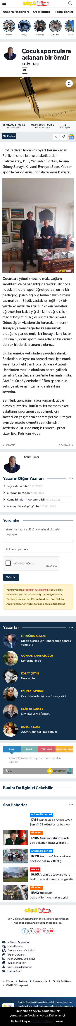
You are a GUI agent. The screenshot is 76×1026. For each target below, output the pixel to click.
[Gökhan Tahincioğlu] (10, 658)
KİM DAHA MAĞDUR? (35, 714)
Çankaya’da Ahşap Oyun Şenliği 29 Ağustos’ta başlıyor (51, 822)
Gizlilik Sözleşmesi (17, 985)
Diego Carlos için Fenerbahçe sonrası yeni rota (46, 642)
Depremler (28, 678)
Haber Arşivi (15, 971)
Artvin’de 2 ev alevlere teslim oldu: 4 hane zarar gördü (51, 877)
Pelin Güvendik (32, 691)
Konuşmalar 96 (31, 660)
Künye (9, 981)
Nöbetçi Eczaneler (19, 942)
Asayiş (35, 869)
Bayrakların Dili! (17, 486)
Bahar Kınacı (30, 727)
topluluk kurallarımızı (36, 589)
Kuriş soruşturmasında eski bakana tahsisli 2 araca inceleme (50, 840)
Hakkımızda (40, 981)
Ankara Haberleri (16, 12)
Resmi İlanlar (63, 12)
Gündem (36, 833)
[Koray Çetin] (10, 676)
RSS (9, 1006)
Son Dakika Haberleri (20, 967)
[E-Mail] (25, 71)
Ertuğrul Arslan (33, 636)
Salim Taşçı (30, 64)
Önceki (10, 445)
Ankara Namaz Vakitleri (21, 950)
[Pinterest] (38, 931)
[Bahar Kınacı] (10, 729)
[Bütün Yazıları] (71, 478)
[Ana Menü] (4, 3)
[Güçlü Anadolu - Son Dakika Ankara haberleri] (36, 4)
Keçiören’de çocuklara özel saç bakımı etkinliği (50, 859)
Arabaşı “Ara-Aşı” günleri (24, 506)
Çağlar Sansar (32, 709)
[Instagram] (45, 931)
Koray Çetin (30, 673)
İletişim (23, 981)
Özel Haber (41, 12)
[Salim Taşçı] (10, 53)
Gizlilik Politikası (62, 981)
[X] (31, 931)
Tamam (59, 1021)
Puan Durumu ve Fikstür (21, 958)
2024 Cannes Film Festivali (39, 732)
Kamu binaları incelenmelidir (26, 499)
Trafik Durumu (16, 954)
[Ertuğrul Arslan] (10, 640)
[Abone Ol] (71, 137)
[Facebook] (25, 931)
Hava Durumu (15, 946)
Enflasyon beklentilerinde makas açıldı (49, 895)
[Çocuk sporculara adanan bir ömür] (38, 99)
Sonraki (64, 445)
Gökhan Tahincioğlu (37, 655)
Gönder (11, 577)
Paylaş (11, 136)
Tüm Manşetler (17, 962)
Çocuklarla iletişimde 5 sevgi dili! (43, 696)
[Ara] (70, 3)
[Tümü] (71, 627)
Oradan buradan (18, 493)
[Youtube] (51, 931)
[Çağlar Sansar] (10, 711)
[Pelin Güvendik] (10, 693)
